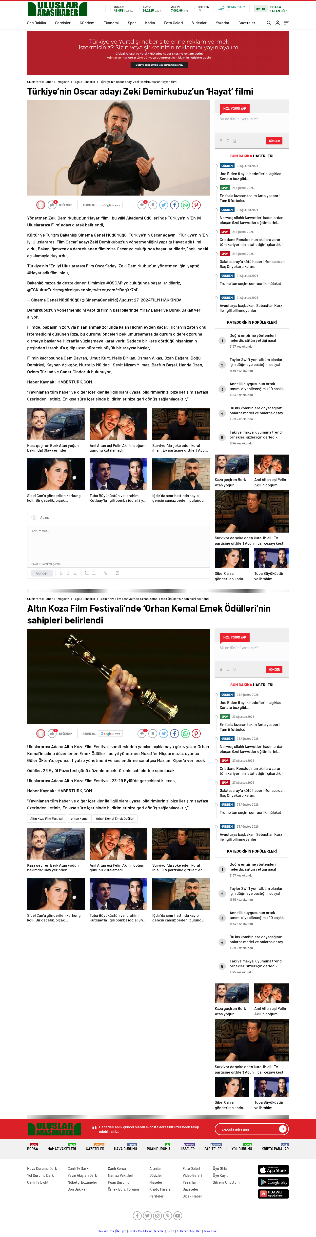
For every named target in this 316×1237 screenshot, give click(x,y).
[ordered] (86, 573)
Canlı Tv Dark (78, 1168)
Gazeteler (246, 22)
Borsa (32, 1147)
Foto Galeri (173, 22)
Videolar (199, 22)
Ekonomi (111, 22)
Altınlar (155, 1168)
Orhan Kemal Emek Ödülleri (115, 818)
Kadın (150, 22)
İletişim (121, 1231)
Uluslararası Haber (40, 82)
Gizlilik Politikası (139, 1231)
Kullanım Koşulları (189, 1231)
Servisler (63, 22)
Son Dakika (36, 22)
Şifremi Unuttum (226, 1182)
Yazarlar (222, 22)
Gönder (42, 573)
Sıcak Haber (192, 1196)
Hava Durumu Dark (42, 1168)
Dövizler (155, 1175)
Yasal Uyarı (210, 1231)
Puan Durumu (158, 1147)
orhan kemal (79, 818)
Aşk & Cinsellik (85, 82)
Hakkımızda (106, 1231)
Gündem (87, 22)
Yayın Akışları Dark (82, 1175)
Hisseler (187, 1147)
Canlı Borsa (117, 1168)
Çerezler (159, 1231)
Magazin (63, 82)
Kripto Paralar (275, 1147)
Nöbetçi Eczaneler (82, 1182)
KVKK (171, 1231)
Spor (132, 22)
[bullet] (93, 573)
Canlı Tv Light (38, 1182)
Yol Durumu (242, 1147)
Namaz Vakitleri (62, 1147)
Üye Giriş (220, 1168)
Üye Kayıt (220, 1175)
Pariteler (213, 1147)
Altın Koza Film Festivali (46, 818)
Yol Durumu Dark (40, 1175)
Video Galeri (192, 1175)
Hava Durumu (125, 1147)
